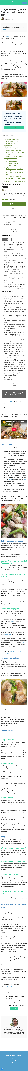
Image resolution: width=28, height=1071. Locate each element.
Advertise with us (14, 1060)
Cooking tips (8, 145)
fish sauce (21, 707)
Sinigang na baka (12, 165)
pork (10, 401)
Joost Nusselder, (12, 17)
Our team (14, 1058)
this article (9, 986)
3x (7, 239)
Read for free (14, 127)
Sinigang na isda (12, 163)
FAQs (6, 167)
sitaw (25, 479)
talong (10, 479)
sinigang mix (8, 634)
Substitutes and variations (12, 147)
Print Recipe (15, 204)
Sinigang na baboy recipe (11, 139)
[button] (2, 199)
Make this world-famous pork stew (14, 181)
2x (5, 239)
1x (2, 239)
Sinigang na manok (12, 161)
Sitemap (14, 1062)
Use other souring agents (14, 156)
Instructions (10, 143)
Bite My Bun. (11, 1055)
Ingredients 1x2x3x (12, 141)
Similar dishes (8, 160)
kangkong (24, 642)
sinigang (6, 36)
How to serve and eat (10, 158)
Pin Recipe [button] (15, 208)
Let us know (12, 394)
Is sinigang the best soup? (14, 176)
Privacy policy (14, 1064)
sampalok (12, 621)
